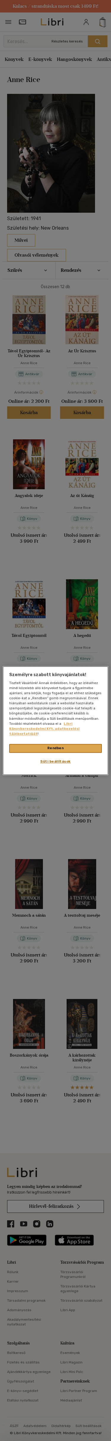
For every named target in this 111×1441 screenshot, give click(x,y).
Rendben (55, 748)
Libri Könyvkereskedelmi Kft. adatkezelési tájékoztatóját (44, 729)
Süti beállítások (55, 761)
